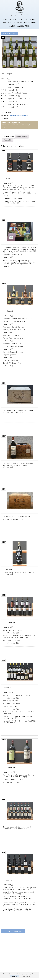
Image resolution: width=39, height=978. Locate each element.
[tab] (8, 136)
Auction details (21, 136)
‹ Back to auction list (9, 33)
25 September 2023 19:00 (19, 115)
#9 (10, 118)
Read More (26, 976)
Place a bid (8, 140)
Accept (14, 976)
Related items (9, 136)
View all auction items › (13, 931)
